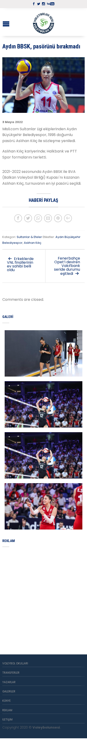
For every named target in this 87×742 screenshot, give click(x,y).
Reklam (7, 710)
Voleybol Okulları (15, 663)
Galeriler (8, 691)
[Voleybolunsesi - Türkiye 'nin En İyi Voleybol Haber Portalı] (43, 22)
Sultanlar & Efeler (29, 237)
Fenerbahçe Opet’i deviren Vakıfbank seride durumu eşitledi (67, 266)
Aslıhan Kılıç (32, 243)
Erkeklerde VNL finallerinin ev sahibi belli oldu (20, 264)
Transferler (10, 673)
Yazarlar (9, 682)
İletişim (7, 719)
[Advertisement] (43, 595)
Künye (6, 701)
